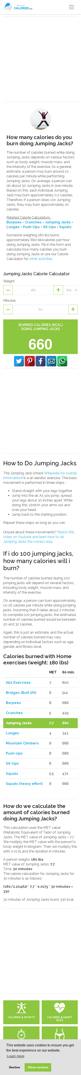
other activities (40, 259)
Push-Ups (31, 227)
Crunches (33, 222)
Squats (65, 227)
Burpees (14, 222)
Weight (9, 281)
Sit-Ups (49, 227)
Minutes (9, 301)
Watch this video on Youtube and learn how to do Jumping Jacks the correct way (38, 537)
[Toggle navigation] (71, 7)
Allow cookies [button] (38, 1067)
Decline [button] (14, 1067)
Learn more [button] (15, 1056)
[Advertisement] (40, 59)
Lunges (13, 227)
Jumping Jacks (58, 222)
